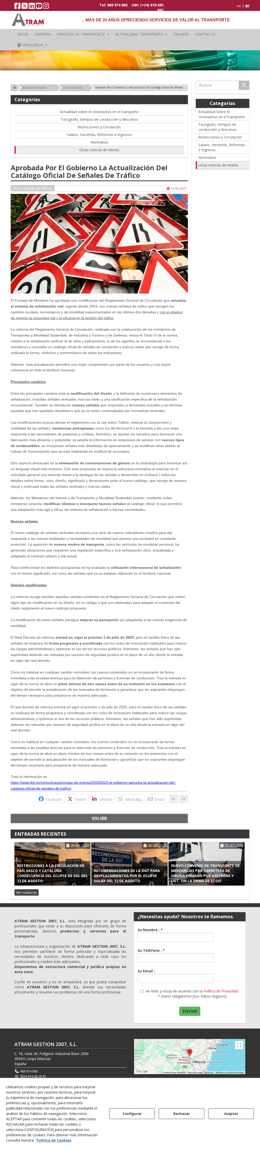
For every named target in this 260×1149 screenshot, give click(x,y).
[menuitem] (242, 6)
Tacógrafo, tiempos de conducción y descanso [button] (99, 119)
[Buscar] (244, 85)
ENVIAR (190, 1011)
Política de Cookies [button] (54, 1140)
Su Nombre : (150, 929)
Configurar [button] (132, 1113)
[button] (17, 7)
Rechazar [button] (181, 1113)
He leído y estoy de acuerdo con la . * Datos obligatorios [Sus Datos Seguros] (192, 994)
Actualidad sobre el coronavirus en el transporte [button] (99, 111)
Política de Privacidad (220, 991)
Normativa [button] (99, 142)
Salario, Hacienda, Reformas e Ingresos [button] (99, 134)
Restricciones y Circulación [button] (99, 127)
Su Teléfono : (151, 950)
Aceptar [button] (231, 1113)
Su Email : (146, 971)
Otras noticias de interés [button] (99, 149)
